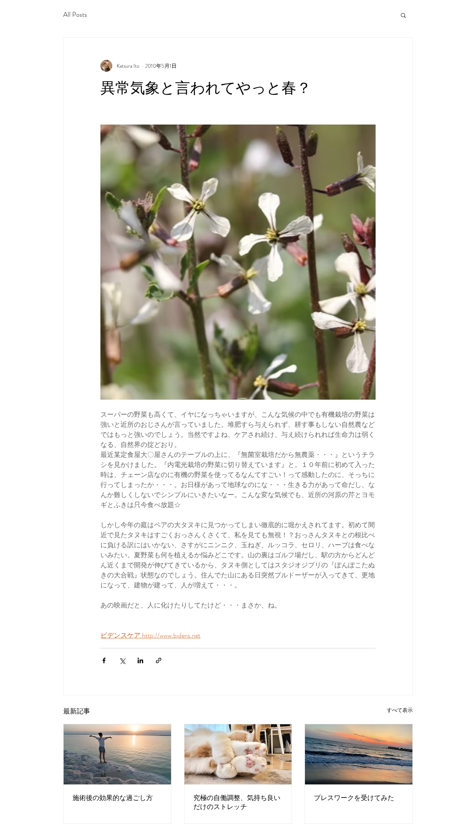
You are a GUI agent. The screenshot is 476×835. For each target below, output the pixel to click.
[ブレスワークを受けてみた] (358, 754)
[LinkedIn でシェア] (140, 660)
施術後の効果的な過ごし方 (113, 797)
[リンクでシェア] (158, 660)
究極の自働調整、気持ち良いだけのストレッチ (236, 802)
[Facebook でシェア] (103, 660)
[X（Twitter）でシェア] (122, 660)
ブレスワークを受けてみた (354, 797)
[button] (403, 15)
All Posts (75, 14)
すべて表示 (400, 710)
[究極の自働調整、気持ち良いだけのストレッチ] (238, 754)
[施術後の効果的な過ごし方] (117, 754)
